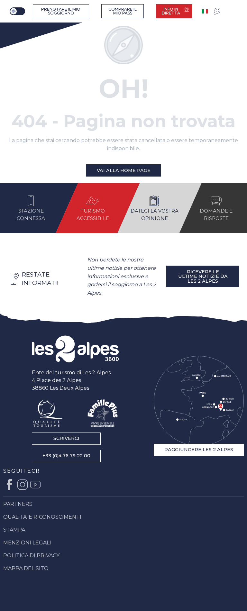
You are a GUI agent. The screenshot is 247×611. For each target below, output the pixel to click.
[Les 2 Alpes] (75, 348)
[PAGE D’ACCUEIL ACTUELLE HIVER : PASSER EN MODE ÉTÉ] (17, 11)
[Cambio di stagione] (18, 11)
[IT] (205, 11)
